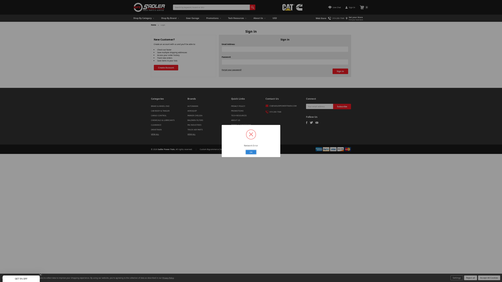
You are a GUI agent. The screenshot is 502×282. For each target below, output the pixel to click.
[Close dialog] (280, 115)
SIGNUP (251, 164)
